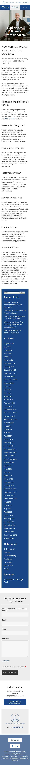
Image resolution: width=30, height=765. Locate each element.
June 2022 (8, 505)
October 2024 (9, 416)
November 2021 (10, 528)
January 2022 (9, 522)
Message (5, 638)
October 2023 (9, 456)
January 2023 (9, 485)
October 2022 (9, 495)
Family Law (8, 559)
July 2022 (7, 502)
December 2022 (10, 489)
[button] (5, 7)
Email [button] (16, 7)
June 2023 (8, 469)
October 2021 (9, 532)
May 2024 (7, 433)
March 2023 (8, 479)
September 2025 (10, 380)
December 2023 (10, 449)
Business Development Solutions (14, 758)
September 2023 (10, 459)
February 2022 (9, 518)
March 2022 (8, 515)
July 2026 (7, 347)
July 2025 (7, 386)
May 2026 (7, 353)
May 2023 (7, 472)
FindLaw (15, 761)
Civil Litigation (9, 549)
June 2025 (8, 390)
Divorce (7, 552)
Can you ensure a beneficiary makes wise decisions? (13, 304)
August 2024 (9, 423)
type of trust (9, 119)
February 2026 (9, 363)
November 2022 (10, 492)
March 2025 (8, 400)
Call (26, 7)
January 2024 (9, 446)
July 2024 (7, 426)
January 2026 (9, 366)
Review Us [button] (15, 740)
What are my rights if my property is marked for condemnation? (14, 324)
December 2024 (10, 409)
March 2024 (8, 439)
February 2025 (9, 403)
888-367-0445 (17, 727)
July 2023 (7, 466)
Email (4, 620)
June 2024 (8, 429)
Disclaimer (6, 661)
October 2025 (9, 376)
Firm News (8, 562)
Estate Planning (10, 555)
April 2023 (8, 475)
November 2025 (10, 373)
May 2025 (7, 393)
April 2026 (8, 357)
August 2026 (9, 343)
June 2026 (8, 350)
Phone (4, 629)
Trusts (6, 569)
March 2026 (8, 360)
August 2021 (9, 538)
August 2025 (9, 383)
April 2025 (8, 396)
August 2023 (9, 462)
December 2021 (10, 525)
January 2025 (9, 406)
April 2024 (8, 436)
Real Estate (8, 565)
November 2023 (10, 452)
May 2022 (7, 508)
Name (4, 611)
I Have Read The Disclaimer (15, 667)
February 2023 (9, 482)
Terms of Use (13, 678)
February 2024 (9, 442)
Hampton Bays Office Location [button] (15, 702)
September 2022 (10, 499)
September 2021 (10, 535)
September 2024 (10, 419)
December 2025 (10, 370)
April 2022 (8, 512)
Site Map (14, 756)
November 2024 (10, 413)
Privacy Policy (23, 756)
